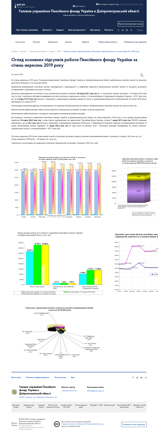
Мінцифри (93, 405)
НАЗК (101, 405)
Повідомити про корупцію (135, 42)
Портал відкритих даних (81, 406)
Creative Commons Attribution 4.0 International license (82, 424)
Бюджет (60, 30)
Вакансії (85, 42)
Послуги (36, 42)
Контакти (109, 30)
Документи (53, 42)
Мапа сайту (16, 377)
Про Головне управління (27, 30)
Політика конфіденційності (38, 377)
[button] (138, 30)
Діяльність (47, 30)
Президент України (16, 406)
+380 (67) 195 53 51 (69, 391)
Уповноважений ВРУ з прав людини (124, 406)
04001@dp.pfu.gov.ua (95, 391)
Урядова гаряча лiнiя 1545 (66, 406)
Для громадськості (77, 30)
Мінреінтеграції (109, 405)
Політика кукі (60, 377)
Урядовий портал (41, 406)
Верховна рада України (29, 406)
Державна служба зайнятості (139, 406)
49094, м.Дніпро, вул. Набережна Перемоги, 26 (38, 397)
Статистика (20, 42)
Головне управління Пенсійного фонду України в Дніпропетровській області (37, 390)
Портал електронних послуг (130, 24)
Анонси (68, 42)
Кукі (72, 377)
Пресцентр (95, 30)
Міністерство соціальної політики (53, 406)
